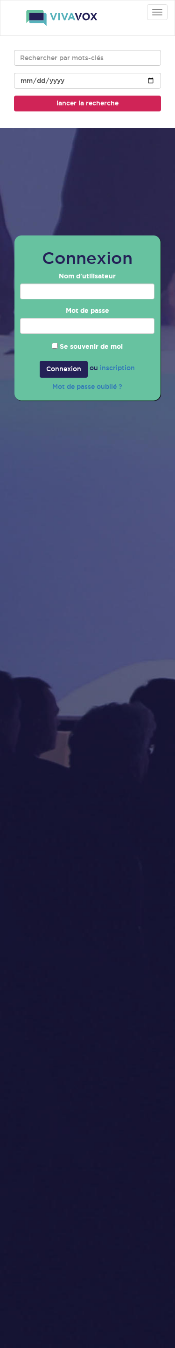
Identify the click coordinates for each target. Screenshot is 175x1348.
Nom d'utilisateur (87, 276)
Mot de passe (87, 310)
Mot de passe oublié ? (87, 386)
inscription (117, 368)
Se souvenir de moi (91, 346)
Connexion (63, 369)
